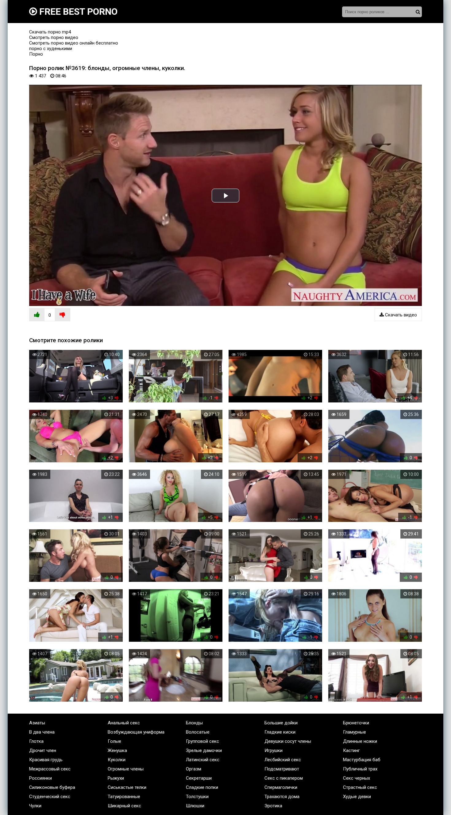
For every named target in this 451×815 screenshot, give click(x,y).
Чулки (35, 806)
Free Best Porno (77, 11)
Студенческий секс (49, 796)
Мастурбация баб (361, 759)
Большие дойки (281, 723)
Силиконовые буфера (52, 787)
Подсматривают (281, 769)
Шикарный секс (124, 806)
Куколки (116, 759)
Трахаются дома (281, 796)
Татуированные (124, 796)
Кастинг (351, 750)
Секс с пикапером (283, 778)
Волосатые (198, 732)
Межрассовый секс (50, 769)
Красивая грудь (46, 759)
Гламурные (354, 732)
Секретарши (199, 778)
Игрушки (273, 750)
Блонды (194, 723)
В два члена (42, 732)
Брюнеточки (356, 723)
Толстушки (197, 796)
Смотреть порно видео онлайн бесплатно (73, 43)
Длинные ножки (360, 741)
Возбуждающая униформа (136, 732)
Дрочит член (42, 750)
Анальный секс (124, 723)
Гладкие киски (279, 732)
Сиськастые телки (127, 787)
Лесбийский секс (282, 759)
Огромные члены (126, 769)
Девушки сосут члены (287, 741)
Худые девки (357, 796)
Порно (36, 54)
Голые (114, 741)
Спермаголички (280, 787)
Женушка (117, 750)
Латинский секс (202, 759)
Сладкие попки (202, 787)
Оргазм (193, 769)
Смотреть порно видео (53, 37)
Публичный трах (360, 769)
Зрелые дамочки (204, 750)
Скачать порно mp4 (50, 32)
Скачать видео (400, 315)
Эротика (273, 806)
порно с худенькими (50, 48)
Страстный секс (360, 787)
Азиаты (37, 723)
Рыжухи (116, 778)
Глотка (36, 741)
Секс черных (356, 778)
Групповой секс (202, 741)
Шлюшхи (195, 806)
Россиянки (40, 778)
